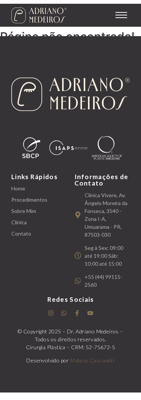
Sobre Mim (23, 211)
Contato (21, 233)
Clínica (19, 222)
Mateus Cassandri (92, 360)
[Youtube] (90, 313)
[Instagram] (51, 313)
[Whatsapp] (64, 313)
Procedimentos (29, 199)
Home (18, 188)
